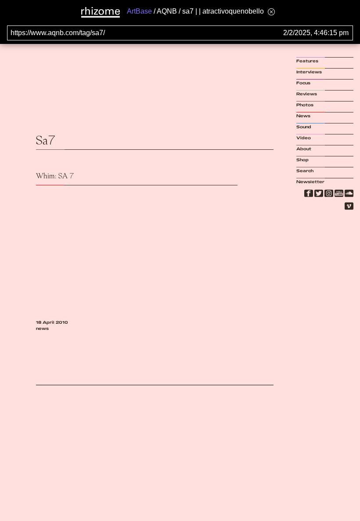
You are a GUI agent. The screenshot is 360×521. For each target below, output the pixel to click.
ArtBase (139, 11)
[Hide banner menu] (271, 11)
